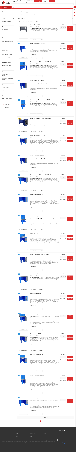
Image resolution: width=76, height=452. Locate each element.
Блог (45, 433)
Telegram (63, 1)
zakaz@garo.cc (45, 1)
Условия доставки (32, 433)
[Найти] (73, 7)
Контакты (17, 433)
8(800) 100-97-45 (59, 0)
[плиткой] (71, 18)
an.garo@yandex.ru (62, 433)
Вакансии (17, 436)
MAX (66, 1)
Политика (31, 436)
